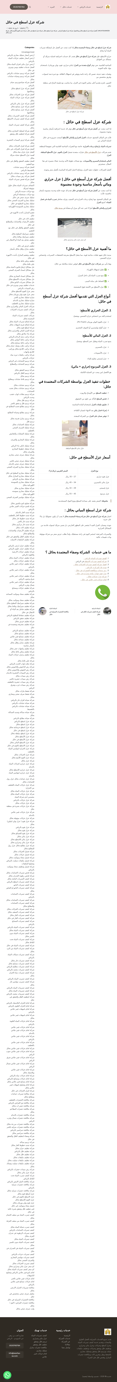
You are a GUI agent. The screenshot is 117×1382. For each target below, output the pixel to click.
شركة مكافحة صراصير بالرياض (22, 1130)
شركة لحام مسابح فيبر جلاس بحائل (20, 1081)
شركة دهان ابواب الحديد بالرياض (21, 664)
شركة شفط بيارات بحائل (24, 691)
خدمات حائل (67, 7)
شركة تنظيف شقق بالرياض (23, 618)
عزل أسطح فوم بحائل (25, 1194)
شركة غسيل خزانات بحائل (24, 854)
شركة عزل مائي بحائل (25, 836)
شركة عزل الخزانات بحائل (24, 754)
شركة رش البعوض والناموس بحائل (20, 670)
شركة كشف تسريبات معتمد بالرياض (20, 994)
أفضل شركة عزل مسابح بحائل (22, 106)
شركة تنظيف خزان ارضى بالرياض (21, 545)
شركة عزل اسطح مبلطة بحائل (22, 733)
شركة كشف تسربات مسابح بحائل (21, 963)
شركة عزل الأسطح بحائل (24, 736)
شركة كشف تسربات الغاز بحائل (22, 915)
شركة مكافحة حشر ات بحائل (23, 1106)
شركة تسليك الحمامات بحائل (23, 424)
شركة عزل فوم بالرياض (25, 827)
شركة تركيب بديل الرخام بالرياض (21, 337)
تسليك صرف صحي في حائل (23, 197)
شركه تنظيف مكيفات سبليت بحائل (21, 1160)
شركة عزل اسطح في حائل (35, 31)
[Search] (30, 7)
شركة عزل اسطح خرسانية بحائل (21, 727)
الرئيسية (99, 7)
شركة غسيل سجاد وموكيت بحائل (21, 857)
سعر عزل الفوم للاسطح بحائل (22, 291)
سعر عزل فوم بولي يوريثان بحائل (21, 294)
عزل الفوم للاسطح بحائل (24, 1200)
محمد (85, 1376)
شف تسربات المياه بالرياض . (95, 558)
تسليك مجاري (41, 1350)
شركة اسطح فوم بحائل (25, 327)
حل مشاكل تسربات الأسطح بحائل (21, 279)
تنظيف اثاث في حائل (26, 218)
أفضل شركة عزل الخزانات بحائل (21, 94)
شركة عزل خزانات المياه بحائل (22, 791)
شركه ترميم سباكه (27, 1142)
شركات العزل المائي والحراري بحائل (20, 306)
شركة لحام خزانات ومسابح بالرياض (20, 1078)
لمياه (33, 1335)
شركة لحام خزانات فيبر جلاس (22, 1027)
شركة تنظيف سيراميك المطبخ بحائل (20, 603)
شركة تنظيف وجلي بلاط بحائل (22, 651)
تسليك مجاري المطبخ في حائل (22, 203)
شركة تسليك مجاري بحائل (24, 488)
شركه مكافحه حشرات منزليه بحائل (20, 1190)
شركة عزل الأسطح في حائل (23, 739)
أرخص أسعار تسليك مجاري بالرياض (20, 55)
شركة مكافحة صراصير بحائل (23, 1133)
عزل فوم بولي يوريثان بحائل (23, 1203)
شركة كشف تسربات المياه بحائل (21, 930)
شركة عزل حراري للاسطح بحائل (21, 770)
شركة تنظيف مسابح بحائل (24, 633)
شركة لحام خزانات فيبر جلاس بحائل (20, 1048)
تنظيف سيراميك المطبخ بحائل (23, 234)
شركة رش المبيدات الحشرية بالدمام (20, 673)
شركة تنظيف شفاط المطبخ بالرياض (20, 615)
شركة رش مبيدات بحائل (25, 676)
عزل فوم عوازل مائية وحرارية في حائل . (91, 573)
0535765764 (18, 7)
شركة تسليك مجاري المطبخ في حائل (20, 473)
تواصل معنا (66, 1347)
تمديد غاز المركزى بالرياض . (96, 567)
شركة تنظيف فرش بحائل (24, 621)
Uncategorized (104, 31)
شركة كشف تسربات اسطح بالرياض (20, 882)
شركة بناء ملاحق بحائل (25, 334)
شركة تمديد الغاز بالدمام (25, 512)
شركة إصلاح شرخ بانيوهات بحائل (21, 324)
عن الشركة (65, 1341)
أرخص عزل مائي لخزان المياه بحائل (20, 64)
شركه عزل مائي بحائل (25, 1172)
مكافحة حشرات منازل (38, 1347)
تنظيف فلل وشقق (40, 1344)
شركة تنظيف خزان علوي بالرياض (21, 548)
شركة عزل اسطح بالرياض (65, 31)
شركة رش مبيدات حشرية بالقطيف (20, 682)
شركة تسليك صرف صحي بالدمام (21, 464)
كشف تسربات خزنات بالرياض (23, 1254)
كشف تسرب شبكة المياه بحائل (22, 1227)
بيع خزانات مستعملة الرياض (23, 194)
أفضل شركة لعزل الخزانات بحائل (21, 146)
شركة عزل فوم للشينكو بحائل (22, 833)
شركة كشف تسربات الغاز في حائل (20, 918)
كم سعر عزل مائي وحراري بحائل (21, 1266)
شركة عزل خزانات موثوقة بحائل (21, 818)
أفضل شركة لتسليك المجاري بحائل (21, 131)
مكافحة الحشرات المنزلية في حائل (21, 1299)
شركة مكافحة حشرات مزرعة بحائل (20, 1124)
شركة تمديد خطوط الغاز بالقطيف (21, 515)
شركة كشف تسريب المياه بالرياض (21, 979)
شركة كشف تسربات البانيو (24, 885)
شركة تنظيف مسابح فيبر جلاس (22, 636)
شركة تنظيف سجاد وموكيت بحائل (21, 600)
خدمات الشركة (64, 1338)
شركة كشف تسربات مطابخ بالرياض (20, 966)
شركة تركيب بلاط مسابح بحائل (22, 343)
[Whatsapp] (7, 1375)
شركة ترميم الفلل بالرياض (24, 373)
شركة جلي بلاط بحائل (26, 661)
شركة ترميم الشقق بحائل (24, 370)
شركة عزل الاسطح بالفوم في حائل (20, 745)
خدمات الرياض (85, 7)
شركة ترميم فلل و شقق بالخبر (22, 403)
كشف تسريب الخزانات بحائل (23, 1263)
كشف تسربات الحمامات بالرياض (21, 1230)
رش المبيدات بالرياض (26, 288)
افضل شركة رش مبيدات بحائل (22, 176)
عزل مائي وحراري (40, 1338)
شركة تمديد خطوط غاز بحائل (23, 518)
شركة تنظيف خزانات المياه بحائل (21, 558)
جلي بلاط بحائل (28, 264)
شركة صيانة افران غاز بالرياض (22, 700)
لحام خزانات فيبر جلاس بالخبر (22, 1278)
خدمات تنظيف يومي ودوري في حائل (20, 285)
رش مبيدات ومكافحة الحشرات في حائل (91, 570)
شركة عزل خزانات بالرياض (23, 800)
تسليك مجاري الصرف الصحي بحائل (20, 200)
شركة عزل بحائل (9, 31)
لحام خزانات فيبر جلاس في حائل (94, 579)
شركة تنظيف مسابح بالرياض (23, 630)
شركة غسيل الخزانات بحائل (23, 851)
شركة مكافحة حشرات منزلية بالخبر (20, 1127)
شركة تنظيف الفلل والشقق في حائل (20, 536)
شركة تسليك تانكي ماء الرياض (22, 446)
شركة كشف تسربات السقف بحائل (21, 912)
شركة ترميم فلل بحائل (25, 400)
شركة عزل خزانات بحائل (24, 803)
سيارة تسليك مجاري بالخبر (24, 297)
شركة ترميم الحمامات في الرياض (21, 361)
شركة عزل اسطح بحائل (50, 31)
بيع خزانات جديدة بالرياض (24, 191)
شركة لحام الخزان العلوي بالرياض (21, 1006)
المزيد (52, 7)
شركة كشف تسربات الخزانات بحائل (20, 909)
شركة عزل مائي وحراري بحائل (22, 842)
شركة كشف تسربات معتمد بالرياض (20, 969)
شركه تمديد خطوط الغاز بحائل (22, 1145)
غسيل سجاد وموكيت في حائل (22, 1206)
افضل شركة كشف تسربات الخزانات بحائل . (90, 564)
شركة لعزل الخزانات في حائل (22, 1091)
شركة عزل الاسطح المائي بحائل (22, 742)
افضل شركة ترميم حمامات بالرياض (20, 173)
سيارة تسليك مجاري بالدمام (23, 300)
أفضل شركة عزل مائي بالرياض (22, 103)
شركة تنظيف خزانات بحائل (24, 561)
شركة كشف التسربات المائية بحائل (20, 879)
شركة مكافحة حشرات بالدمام (22, 1115)
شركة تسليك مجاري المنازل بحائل (21, 476)
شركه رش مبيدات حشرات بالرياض (20, 1169)
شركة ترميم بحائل (26, 376)
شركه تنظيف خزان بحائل (24, 1148)
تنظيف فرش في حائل (25, 246)
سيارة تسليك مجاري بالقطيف (23, 303)
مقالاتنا (67, 1344)
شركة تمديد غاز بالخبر (26, 521)
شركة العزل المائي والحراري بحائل (21, 330)
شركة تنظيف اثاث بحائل (25, 527)
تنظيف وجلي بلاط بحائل (25, 261)
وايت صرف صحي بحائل (25, 1309)
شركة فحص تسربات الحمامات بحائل (20, 872)
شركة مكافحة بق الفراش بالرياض (21, 1103)
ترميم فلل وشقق (40, 1341)
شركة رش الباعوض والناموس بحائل (20, 667)
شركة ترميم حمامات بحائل (24, 385)
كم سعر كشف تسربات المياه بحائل (20, 1269)
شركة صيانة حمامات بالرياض (23, 703)
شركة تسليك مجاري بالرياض (23, 479)
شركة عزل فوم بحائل (26, 830)
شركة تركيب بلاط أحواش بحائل (22, 340)
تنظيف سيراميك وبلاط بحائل (23, 237)
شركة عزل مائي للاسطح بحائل (22, 839)
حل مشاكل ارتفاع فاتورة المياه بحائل (20, 267)
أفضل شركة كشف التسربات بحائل (21, 116)
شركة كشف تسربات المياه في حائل (20, 945)
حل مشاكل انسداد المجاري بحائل (21, 276)
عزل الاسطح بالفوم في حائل (23, 1197)
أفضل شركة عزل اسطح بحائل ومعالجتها (85, 31)
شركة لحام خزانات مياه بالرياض (22, 1075)
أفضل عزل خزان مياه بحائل (23, 152)
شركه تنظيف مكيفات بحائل (23, 1157)
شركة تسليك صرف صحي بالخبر (22, 461)
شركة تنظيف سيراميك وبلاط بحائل (21, 606)
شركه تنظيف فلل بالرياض (24, 1151)
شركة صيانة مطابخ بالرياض (23, 718)
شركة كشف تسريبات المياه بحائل (21, 991)
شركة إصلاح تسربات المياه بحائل (21, 321)
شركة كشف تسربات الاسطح (95, 561)
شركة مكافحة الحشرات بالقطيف (21, 1100)
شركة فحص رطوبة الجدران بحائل (21, 876)
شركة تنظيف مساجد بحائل (24, 639)
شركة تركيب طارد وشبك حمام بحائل (20, 346)
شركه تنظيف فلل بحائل (25, 1154)
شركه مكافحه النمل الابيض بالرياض (20, 1181)
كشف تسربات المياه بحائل (24, 1239)
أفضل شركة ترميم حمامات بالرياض (20, 73)
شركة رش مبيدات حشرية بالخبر (21, 679)
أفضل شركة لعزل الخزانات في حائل (20, 149)
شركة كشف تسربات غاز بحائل (22, 960)
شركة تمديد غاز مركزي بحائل (23, 524)
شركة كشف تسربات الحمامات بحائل (20, 900)
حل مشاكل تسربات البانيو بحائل (22, 282)
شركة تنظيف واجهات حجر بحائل (22, 648)
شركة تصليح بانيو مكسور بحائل (22, 503)
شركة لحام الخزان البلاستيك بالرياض (20, 1003)
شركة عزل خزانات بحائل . (96, 576)
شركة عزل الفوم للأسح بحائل (18, 31)
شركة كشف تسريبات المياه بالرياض (20, 988)
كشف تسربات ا (41, 1335)
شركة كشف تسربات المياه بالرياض (20, 927)
